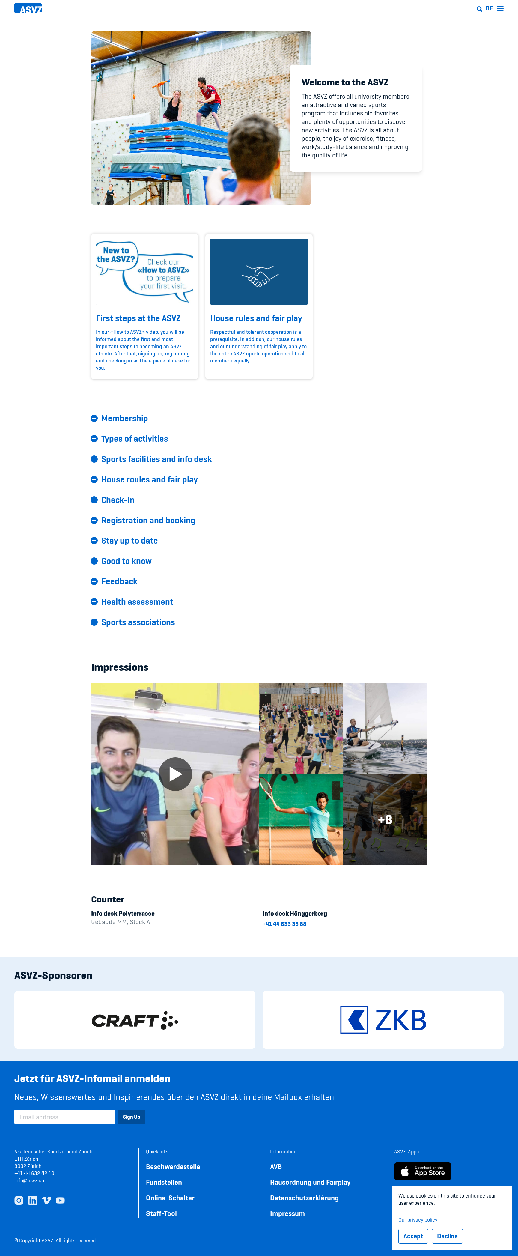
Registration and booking (148, 520)
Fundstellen (164, 1182)
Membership (124, 418)
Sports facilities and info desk (156, 459)
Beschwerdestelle (173, 1166)
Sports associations (138, 622)
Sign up (131, 1116)
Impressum (287, 1213)
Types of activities (134, 438)
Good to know (126, 561)
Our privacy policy (417, 1219)
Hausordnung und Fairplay (310, 1182)
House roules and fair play (149, 479)
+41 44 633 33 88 (284, 924)
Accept (413, 1236)
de (489, 8)
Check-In (118, 500)
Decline (447, 1236)
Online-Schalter (170, 1197)
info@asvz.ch (29, 1180)
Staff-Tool (161, 1213)
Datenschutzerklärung (304, 1197)
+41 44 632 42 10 (34, 1173)
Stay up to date (129, 540)
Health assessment (137, 601)
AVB (276, 1166)
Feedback (119, 581)
